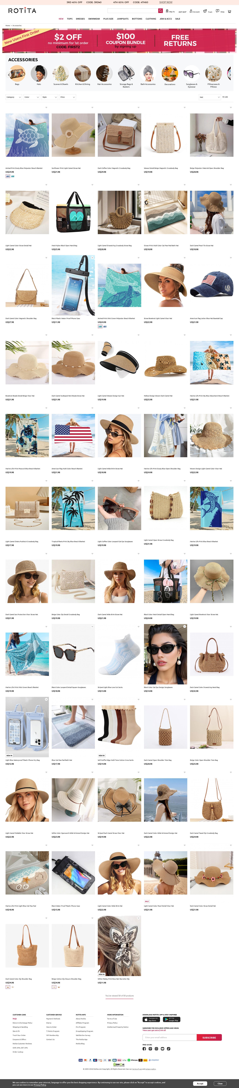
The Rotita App (81, 1039)
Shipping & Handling (20, 1027)
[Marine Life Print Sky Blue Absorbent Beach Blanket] (211, 362)
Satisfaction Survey (83, 1035)
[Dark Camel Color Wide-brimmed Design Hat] (165, 800)
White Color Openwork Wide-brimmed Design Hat (70, 833)
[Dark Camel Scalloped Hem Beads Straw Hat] (73, 362)
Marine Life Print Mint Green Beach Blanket (22, 687)
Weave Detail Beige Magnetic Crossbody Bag (161, 168)
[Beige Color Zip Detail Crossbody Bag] (73, 581)
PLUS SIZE (108, 18)
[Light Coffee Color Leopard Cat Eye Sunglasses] (119, 508)
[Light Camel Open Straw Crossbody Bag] (165, 507)
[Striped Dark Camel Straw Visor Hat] (119, 800)
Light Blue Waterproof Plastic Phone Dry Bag (23, 760)
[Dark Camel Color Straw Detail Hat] (211, 873)
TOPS (69, 18)
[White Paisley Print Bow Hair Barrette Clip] (119, 945)
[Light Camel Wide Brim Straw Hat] (119, 435)
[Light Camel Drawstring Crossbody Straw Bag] (119, 212)
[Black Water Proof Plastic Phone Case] (73, 873)
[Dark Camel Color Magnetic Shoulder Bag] (27, 285)
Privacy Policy (112, 1023)
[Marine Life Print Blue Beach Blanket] (211, 508)
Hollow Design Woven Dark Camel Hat (158, 396)
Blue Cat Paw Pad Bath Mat (62, 760)
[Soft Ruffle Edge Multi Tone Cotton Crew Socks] (119, 727)
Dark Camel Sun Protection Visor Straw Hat (22, 614)
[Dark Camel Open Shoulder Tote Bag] (165, 727)
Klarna (48, 1023)
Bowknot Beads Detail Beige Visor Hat (20, 396)
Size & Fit (16, 1031)
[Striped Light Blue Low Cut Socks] (119, 654)
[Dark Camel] (8, 987)
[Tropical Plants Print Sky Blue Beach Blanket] (73, 508)
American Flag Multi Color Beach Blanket (67, 468)
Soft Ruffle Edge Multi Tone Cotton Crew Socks (115, 760)
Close (220, 1083)
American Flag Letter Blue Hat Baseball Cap (206, 318)
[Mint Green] (12, 176)
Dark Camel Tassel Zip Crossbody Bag (204, 833)
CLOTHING (151, 18)
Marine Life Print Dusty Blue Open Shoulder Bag (162, 468)
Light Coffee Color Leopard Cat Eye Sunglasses (115, 541)
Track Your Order (19, 1035)
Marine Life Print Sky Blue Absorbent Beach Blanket (209, 396)
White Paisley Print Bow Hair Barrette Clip (113, 979)
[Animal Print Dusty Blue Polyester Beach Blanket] (27, 135)
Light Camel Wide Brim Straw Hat (110, 468)
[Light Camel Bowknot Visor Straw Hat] (211, 581)
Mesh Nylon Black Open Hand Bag (64, 245)
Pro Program (80, 1027)
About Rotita (81, 1019)
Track (210, 12)
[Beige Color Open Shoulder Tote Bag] (211, 727)
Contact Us (50, 1039)
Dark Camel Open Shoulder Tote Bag (158, 760)
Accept (200, 1083)
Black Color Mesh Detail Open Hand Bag (159, 614)
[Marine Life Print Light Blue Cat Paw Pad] (27, 873)
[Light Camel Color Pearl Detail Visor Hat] (165, 873)
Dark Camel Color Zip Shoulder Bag (19, 979)
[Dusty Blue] (8, 176)
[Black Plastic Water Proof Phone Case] (73, 285)
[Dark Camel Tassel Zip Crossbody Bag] (211, 800)
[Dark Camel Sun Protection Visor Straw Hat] (27, 581)
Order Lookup (18, 1052)
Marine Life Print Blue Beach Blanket (204, 541)
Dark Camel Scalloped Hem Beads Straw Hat (68, 396)
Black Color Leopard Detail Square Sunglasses (69, 687)
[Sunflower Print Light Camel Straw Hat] (73, 135)
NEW (61, 18)
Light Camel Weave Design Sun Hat (111, 396)
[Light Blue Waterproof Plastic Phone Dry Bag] (27, 727)
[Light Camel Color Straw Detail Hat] (27, 212)
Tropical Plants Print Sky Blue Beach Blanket (68, 541)
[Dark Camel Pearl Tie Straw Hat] (211, 212)
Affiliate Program (82, 1023)
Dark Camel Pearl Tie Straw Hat (201, 245)
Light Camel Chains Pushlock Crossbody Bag (22, 541)
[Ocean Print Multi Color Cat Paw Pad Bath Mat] (165, 212)
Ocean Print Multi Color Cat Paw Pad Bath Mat (161, 245)
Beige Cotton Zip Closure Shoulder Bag (66, 979)
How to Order (51, 1027)
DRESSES (80, 18)
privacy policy (151, 1069)
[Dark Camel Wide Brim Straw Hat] (119, 581)
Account (196, 12)
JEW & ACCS (166, 18)
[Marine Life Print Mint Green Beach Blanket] (27, 654)
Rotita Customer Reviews (22, 1043)
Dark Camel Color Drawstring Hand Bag (204, 687)
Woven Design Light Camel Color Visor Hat (206, 468)
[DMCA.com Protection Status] (119, 1064)
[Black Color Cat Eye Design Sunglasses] (165, 654)
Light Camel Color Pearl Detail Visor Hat (159, 906)
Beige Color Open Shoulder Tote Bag (204, 760)
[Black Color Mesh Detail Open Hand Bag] (165, 581)
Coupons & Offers (19, 1039)
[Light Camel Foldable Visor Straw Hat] (27, 800)
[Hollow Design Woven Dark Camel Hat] (165, 362)
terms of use (137, 1069)
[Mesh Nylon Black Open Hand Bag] (73, 212)
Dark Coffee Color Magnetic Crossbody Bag (114, 168)
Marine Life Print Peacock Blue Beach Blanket (23, 468)
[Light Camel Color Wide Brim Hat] (119, 873)
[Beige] (12, 987)
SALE (177, 18)
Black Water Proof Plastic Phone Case (66, 906)
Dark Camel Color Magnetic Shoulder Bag (21, 318)
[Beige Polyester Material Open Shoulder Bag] (211, 135)
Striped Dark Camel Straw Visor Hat (111, 833)
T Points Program (52, 1031)
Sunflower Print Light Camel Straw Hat (66, 168)
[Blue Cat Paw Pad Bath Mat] (73, 727)
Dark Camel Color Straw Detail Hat (203, 906)
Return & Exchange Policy (22, 1023)
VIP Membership (52, 1035)
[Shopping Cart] (230, 11)
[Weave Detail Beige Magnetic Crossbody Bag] (165, 135)
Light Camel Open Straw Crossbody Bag (159, 540)
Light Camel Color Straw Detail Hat (19, 245)
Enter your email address (156, 1037)
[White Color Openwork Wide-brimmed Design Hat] (73, 800)
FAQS (15, 1019)
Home (8, 25)
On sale (225, 97)
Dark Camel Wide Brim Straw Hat (110, 614)
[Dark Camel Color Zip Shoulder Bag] (27, 945)
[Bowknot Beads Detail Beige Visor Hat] (27, 362)
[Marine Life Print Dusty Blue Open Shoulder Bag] (165, 435)
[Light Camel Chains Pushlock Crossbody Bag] (27, 508)
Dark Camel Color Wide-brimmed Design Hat (160, 833)
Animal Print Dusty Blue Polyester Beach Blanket (24, 168)
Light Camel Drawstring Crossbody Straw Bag (115, 245)
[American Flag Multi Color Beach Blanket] (73, 435)
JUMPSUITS (122, 18)
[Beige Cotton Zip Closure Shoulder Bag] (73, 945)
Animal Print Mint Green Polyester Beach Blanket (116, 318)
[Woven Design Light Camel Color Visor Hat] (211, 435)
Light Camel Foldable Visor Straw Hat (19, 833)
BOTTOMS (137, 18)
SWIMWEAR (94, 18)
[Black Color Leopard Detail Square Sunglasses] (73, 654)
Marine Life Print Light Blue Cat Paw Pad (21, 906)
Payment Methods (53, 1019)
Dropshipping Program (84, 1031)
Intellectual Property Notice (117, 1027)
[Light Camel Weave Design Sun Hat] (119, 362)
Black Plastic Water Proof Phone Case (66, 318)
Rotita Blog (80, 1043)
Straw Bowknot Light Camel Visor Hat (158, 318)
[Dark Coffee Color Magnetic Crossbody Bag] (119, 135)
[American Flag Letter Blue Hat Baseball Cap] (211, 285)
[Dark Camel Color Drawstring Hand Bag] (211, 654)
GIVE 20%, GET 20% (20, 1048)
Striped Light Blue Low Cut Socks (110, 687)
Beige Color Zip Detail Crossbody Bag (66, 614)
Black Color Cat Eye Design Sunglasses (158, 687)
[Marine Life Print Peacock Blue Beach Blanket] (27, 435)
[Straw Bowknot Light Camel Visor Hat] (165, 285)
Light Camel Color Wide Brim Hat (110, 906)
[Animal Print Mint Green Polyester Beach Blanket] (119, 285)
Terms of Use (112, 1019)
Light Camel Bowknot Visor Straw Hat (204, 614)
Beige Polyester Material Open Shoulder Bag (207, 168)
